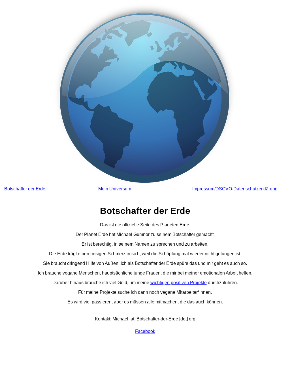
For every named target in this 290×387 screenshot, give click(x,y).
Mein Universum (114, 188)
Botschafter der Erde (24, 188)
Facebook (145, 331)
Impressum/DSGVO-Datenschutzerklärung (235, 188)
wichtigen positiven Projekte (178, 282)
